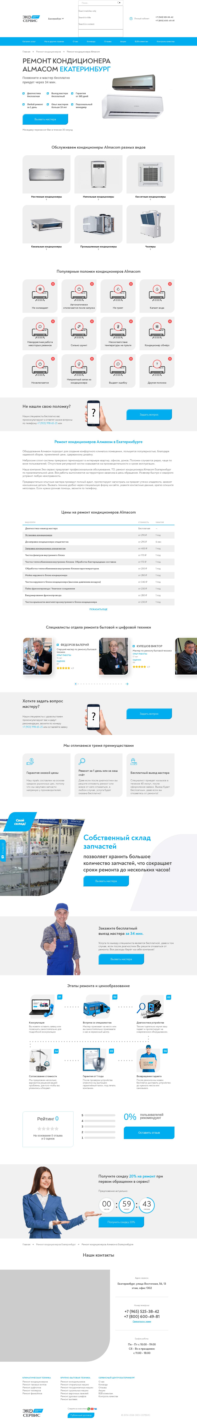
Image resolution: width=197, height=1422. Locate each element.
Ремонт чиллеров (32, 1390)
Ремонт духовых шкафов (73, 1396)
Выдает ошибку (118, 382)
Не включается (40, 382)
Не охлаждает (40, 307)
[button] (98, 609)
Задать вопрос (149, 414)
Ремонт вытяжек (69, 1399)
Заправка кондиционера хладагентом (45, 548)
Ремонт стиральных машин (75, 1384)
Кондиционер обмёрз (157, 345)
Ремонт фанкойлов (32, 1393)
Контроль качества (165, 41)
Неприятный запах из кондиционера (79, 381)
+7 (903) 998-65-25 (47, 423)
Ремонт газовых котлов (34, 1384)
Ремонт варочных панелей (74, 1393)
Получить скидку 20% (121, 1222)
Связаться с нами (142, 1321)
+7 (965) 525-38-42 (164, 17)
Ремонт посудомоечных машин (77, 1387)
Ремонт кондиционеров (48, 51)
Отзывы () (2, 848)
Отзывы (107, 41)
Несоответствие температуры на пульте (118, 343)
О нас (75, 41)
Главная (26, 51)
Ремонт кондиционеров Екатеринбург (56, 1244)
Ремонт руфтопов (32, 1387)
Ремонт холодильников (73, 1381)
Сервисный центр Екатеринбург (116, 1377)
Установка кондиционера (38, 535)
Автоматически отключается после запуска (79, 306)
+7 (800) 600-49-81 (165, 20)
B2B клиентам (141, 41)
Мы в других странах (54, 41)
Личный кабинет (141, 18)
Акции (123, 41)
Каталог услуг (29, 41)
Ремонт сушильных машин (74, 1390)
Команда (91, 41)
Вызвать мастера (45, 119)
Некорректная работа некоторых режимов (40, 343)
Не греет (118, 307)
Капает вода (157, 307)
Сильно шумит (79, 345)
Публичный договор (81, 1415)
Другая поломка (157, 382)
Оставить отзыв (149, 1132)
